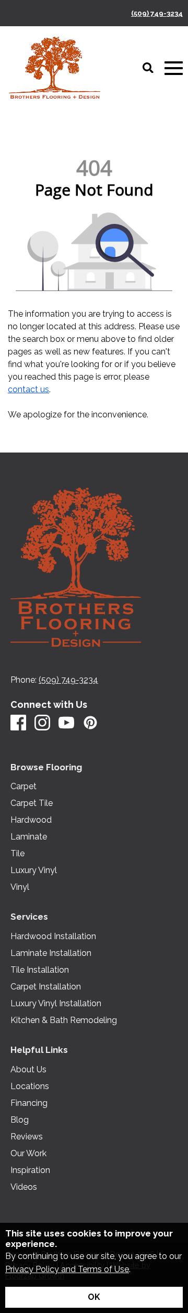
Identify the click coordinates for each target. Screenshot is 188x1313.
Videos (23, 1187)
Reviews (26, 1137)
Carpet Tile (31, 803)
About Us (28, 1070)
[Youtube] (66, 723)
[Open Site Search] (148, 69)
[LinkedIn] (90, 723)
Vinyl (19, 887)
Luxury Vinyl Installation (55, 1003)
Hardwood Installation (53, 936)
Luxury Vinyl (33, 870)
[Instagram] (42, 723)
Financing (29, 1103)
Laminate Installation (50, 953)
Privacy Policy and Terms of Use (67, 1269)
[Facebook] (18, 723)
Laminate (28, 837)
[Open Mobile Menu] (173, 68)
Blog (19, 1120)
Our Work (28, 1153)
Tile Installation (39, 970)
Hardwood (31, 820)
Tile (17, 853)
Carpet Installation (45, 987)
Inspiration (30, 1170)
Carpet (23, 786)
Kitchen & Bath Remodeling (63, 1020)
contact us (28, 389)
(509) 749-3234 (157, 13)
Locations (29, 1086)
